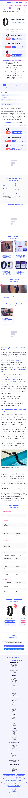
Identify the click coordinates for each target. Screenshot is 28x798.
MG (14, 707)
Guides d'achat (6, 97)
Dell (14, 692)
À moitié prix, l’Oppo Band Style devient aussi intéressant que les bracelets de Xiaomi (7, 256)
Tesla (14, 710)
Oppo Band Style (10, 122)
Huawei (9, 384)
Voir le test (10, 621)
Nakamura (14, 770)
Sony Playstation (14, 684)
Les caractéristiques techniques (10, 102)
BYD (14, 703)
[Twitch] (17, 660)
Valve (14, 685)
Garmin (14, 747)
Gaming (14, 675)
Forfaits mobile (20, 775)
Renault (14, 709)
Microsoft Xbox (14, 680)
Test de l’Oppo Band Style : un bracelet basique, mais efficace (13, 297)
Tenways (14, 771)
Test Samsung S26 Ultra (14, 785)
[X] (6, 660)
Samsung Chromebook (14, 697)
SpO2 (12, 443)
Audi (14, 702)
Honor (14, 694)
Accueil (4, 15)
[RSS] (13, 660)
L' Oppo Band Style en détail (9, 99)
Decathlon (14, 767)
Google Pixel (14, 665)
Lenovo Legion (14, 679)
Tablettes (14, 753)
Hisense (14, 716)
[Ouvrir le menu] (2, 2)
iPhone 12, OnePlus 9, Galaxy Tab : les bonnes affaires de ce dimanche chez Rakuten (20, 256)
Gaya (14, 768)
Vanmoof (14, 773)
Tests (6, 5)
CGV (14, 794)
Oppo (14, 669)
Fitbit (14, 746)
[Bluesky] (21, 660)
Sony (14, 722)
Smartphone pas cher (9, 777)
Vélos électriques (14, 764)
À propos (14, 789)
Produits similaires (7, 104)
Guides (11, 5)
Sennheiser (14, 737)
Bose (14, 731)
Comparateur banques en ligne (9, 783)
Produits (9, 15)
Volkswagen (14, 711)
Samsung (14, 721)
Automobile (14, 700)
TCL (14, 723)
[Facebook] (11, 660)
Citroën (14, 704)
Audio (14, 728)
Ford (14, 706)
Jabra (14, 732)
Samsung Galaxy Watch (14, 749)
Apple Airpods (14, 730)
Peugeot (14, 708)
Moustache (14, 769)
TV (14, 714)
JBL (14, 733)
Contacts (14, 790)
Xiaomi (3, 384)
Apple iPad (14, 755)
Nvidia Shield (14, 682)
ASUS (14, 677)
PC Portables (14, 688)
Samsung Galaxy (14, 670)
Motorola (14, 667)
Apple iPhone (14, 664)
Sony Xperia (14, 671)
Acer (14, 689)
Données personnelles (14, 792)
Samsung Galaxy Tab (14, 760)
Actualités (5, 95)
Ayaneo (14, 678)
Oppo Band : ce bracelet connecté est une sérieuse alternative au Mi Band (6, 273)
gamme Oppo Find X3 (12, 360)
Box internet (23, 783)
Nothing (14, 734)
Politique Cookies (14, 791)
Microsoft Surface (14, 696)
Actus (2, 5)
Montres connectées (14, 742)
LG (14, 717)
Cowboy (14, 766)
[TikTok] (19, 660)
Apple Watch (14, 745)
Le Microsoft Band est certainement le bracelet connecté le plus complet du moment (20, 273)
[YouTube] (15, 660)
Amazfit (14, 744)
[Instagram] (9, 660)
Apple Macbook (14, 690)
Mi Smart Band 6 (9, 618)
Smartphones (14, 662)
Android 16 (19, 780)
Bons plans (18, 5)
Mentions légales (14, 788)
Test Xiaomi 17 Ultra (10, 780)
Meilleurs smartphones (9, 775)
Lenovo (14, 693)
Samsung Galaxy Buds (14, 736)
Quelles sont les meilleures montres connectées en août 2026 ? (7, 320)
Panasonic (14, 718)
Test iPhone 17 (20, 777)
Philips (14, 719)
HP (14, 695)
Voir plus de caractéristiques (13, 204)
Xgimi (14, 724)
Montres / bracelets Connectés (19, 15)
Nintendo (14, 681)
